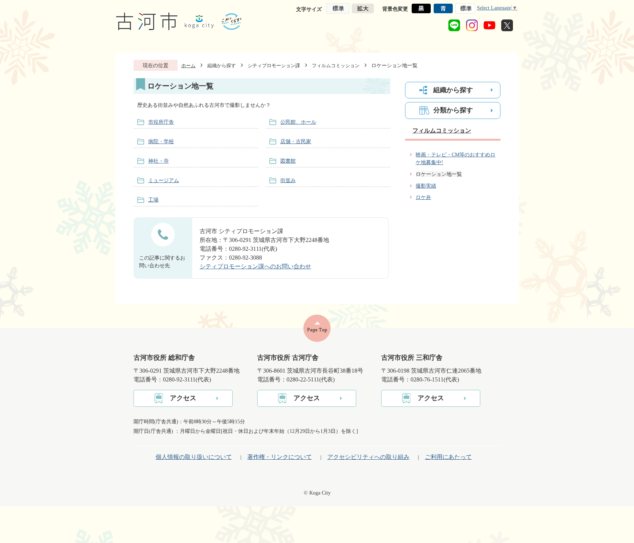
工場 (153, 200)
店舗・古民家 (295, 141)
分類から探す (453, 110)
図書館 (288, 161)
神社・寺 (158, 161)
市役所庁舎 (161, 122)
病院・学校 (161, 141)
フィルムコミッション (336, 65)
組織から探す (221, 65)
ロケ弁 (423, 197)
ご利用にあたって (448, 457)
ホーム (188, 65)
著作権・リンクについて (279, 457)
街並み (288, 180)
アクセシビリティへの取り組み (368, 457)
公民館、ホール (298, 122)
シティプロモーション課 (274, 65)
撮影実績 (426, 186)
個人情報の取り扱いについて (194, 457)
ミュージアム (163, 180)
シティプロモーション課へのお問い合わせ (255, 266)
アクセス (183, 398)
